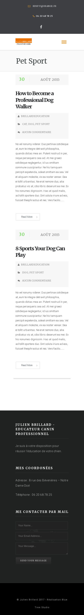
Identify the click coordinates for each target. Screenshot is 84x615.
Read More (26, 216)
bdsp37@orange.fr (44, 6)
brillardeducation (35, 116)
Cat (24, 124)
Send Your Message (33, 560)
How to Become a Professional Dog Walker (34, 100)
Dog (31, 124)
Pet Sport (42, 124)
